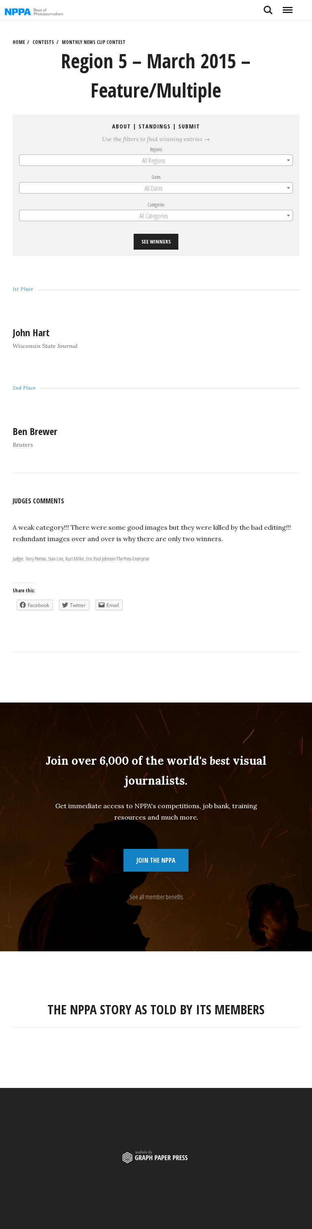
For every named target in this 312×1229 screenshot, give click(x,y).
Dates (156, 177)
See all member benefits (156, 896)
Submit (189, 126)
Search (268, 7)
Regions (156, 149)
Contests (43, 42)
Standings (155, 126)
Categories (156, 204)
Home (19, 42)
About (121, 126)
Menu (287, 7)
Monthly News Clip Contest (94, 42)
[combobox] (156, 160)
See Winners (156, 241)
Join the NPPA (156, 860)
